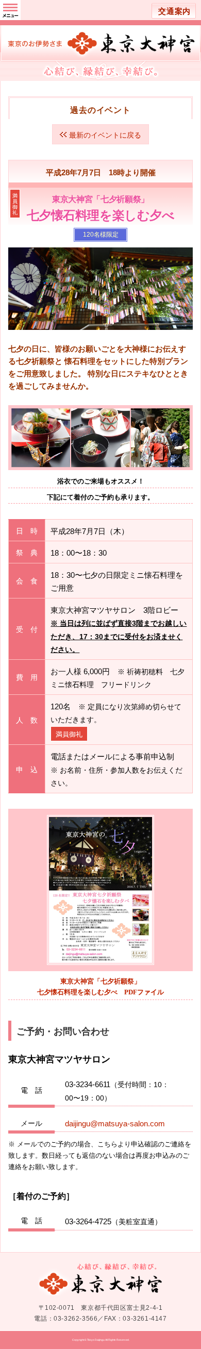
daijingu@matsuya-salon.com (115, 1123)
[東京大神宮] (100, 33)
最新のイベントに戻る (105, 135)
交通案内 (174, 11)
